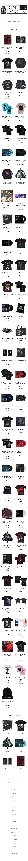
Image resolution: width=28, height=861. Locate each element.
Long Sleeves (14, 839)
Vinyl (14, 817)
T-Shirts (14, 810)
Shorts (14, 846)
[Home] (14, 9)
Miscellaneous (14, 828)
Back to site (14, 853)
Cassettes (14, 821)
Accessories (14, 843)
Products (8, 21)
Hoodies (14, 835)
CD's (14, 807)
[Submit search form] (22, 783)
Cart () (20, 21)
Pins (14, 825)
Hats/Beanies (14, 832)
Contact (14, 21)
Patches (14, 814)
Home (14, 789)
